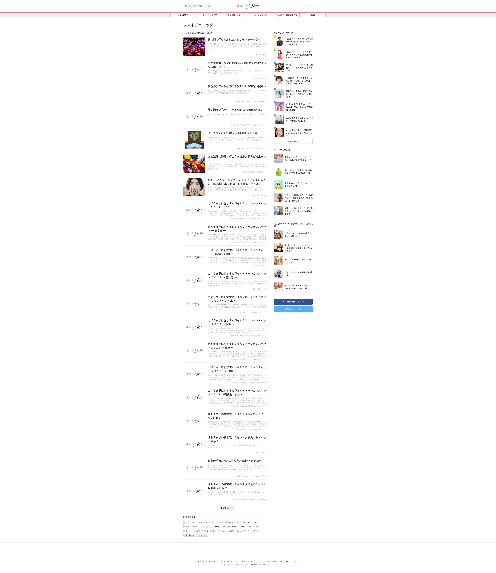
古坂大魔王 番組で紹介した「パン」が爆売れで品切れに (299, 119)
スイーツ (257, 531)
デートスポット (192, 527)
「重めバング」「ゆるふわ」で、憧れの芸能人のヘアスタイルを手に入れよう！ (299, 80)
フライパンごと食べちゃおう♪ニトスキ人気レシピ (299, 234)
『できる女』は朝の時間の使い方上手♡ (299, 273)
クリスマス (203, 535)
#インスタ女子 (261, 55)
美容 (197, 531)
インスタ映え (191, 522)
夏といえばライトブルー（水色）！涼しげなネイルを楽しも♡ (299, 158)
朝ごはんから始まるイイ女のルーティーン (299, 260)
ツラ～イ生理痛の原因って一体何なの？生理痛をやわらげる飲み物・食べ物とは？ (299, 198)
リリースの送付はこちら (267, 561)
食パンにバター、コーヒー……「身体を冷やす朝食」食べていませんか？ (299, 248)
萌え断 (205, 531)
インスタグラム (250, 522)
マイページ (308, 6)
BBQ (217, 527)
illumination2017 (227, 531)
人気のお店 (206, 527)
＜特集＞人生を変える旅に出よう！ (253, 172)
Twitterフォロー (294, 309)
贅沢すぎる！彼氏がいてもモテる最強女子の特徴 (299, 184)
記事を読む (224, 46)
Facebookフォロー (295, 302)
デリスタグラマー (230, 527)
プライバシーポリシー (229, 561)
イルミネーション (233, 522)
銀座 (243, 527)
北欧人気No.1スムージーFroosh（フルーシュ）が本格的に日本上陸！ (299, 107)
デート (188, 531)
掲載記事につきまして (290, 561)
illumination (190, 535)
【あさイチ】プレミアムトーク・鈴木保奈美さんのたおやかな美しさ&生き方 (299, 54)
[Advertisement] (248, 551)
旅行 (214, 531)
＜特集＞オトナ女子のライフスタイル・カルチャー (248, 125)
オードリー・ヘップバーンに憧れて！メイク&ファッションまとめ (299, 67)
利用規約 (212, 561)
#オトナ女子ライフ (259, 78)
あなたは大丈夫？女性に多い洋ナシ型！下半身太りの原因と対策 (299, 171)
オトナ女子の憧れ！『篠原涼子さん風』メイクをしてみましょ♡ (299, 133)
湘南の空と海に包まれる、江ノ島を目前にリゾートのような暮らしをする (299, 211)
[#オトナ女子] (248, 6)
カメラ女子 (217, 522)
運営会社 (201, 561)
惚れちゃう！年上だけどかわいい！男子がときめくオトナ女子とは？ (299, 94)
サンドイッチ (254, 527)
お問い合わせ (247, 561)
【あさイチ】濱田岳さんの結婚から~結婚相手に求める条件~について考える (299, 41)
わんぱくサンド (243, 531)
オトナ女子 (204, 522)
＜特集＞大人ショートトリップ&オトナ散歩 (251, 102)
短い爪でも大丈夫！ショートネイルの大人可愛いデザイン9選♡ (299, 286)
